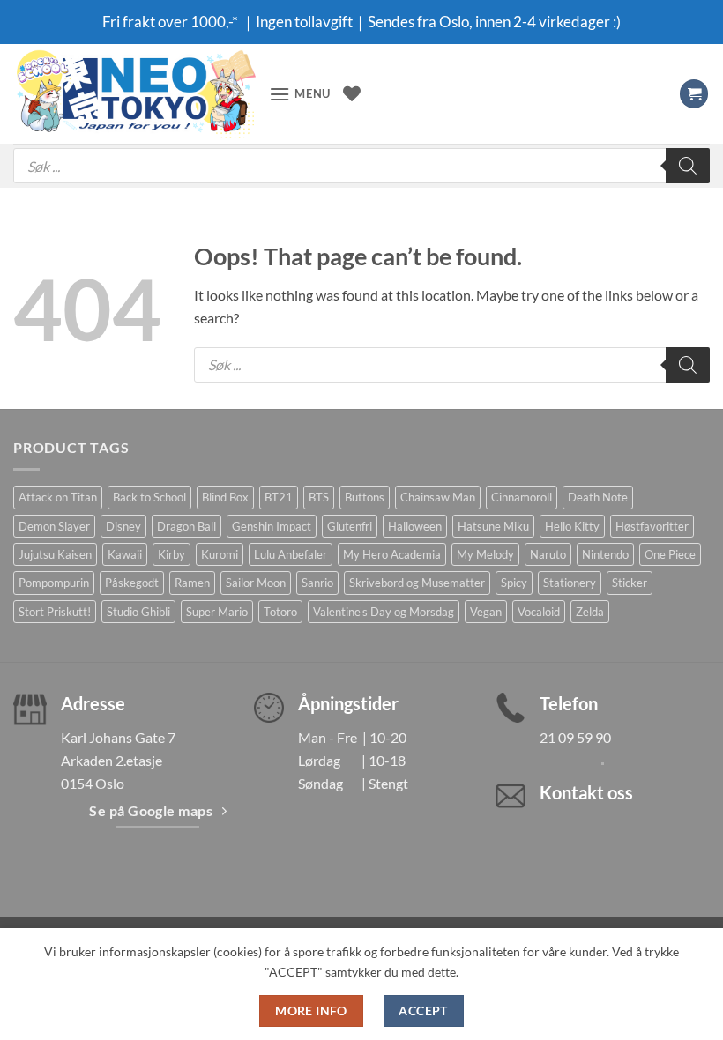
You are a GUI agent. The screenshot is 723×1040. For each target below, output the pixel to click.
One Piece (670, 554)
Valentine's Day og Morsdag (383, 612)
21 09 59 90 (575, 737)
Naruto (548, 554)
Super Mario (217, 612)
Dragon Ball (186, 526)
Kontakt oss (586, 792)
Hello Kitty (572, 526)
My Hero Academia (392, 554)
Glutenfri (349, 526)
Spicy (514, 583)
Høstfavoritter (652, 526)
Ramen (192, 583)
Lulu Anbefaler (290, 554)
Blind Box (225, 497)
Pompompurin (54, 583)
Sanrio (317, 583)
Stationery (569, 583)
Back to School (149, 497)
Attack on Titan (58, 497)
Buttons (364, 497)
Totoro (280, 612)
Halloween (415, 526)
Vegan (486, 612)
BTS (319, 497)
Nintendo (605, 554)
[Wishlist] (352, 93)
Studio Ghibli (138, 612)
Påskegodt (132, 583)
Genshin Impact (271, 526)
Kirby (171, 554)
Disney (123, 526)
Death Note (598, 497)
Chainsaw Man (437, 497)
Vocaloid (539, 612)
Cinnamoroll (521, 497)
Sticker (629, 583)
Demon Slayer (54, 526)
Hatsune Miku (493, 526)
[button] (300, 93)
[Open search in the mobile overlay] (361, 165)
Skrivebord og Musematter (417, 583)
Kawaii (125, 554)
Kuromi (219, 554)
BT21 (279, 497)
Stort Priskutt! (55, 612)
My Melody (485, 554)
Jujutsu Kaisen (55, 554)
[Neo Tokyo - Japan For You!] (134, 94)
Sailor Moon (256, 583)
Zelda (590, 612)
